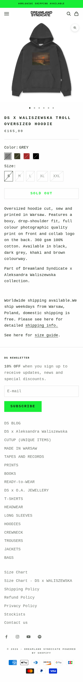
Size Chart (16, 572)
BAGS (9, 558)
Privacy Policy (20, 606)
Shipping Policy (21, 589)
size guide (46, 335)
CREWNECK (13, 532)
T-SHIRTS (13, 499)
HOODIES (12, 524)
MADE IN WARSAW (20, 448)
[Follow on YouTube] (28, 637)
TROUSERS (13, 541)
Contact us (16, 623)
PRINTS (11, 465)
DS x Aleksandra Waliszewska (35, 431)
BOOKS (10, 474)
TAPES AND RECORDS (24, 457)
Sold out (41, 193)
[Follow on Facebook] (6, 637)
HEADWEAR (13, 507)
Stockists (14, 614)
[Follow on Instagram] (17, 637)
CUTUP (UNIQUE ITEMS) (27, 440)
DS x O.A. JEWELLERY (26, 490)
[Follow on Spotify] (39, 637)
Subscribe (23, 406)
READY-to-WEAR (19, 482)
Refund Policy (19, 597)
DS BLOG (12, 423)
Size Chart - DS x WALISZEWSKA (38, 581)
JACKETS (12, 549)
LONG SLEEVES (18, 516)
